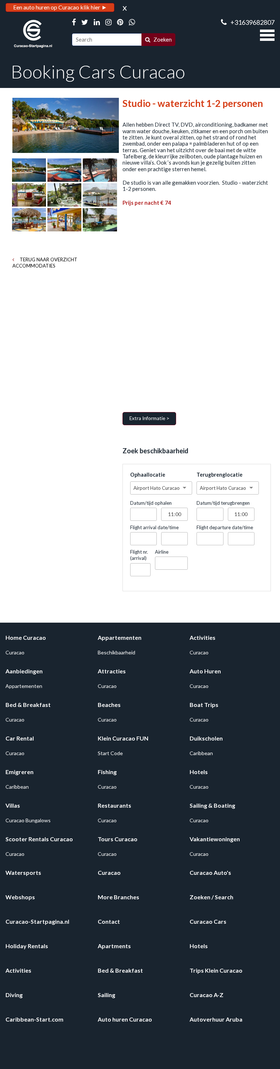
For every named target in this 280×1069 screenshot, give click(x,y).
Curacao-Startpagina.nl (37, 921)
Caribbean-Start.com (34, 1019)
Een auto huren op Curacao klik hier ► (60, 7)
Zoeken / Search (211, 896)
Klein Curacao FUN (123, 738)
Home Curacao (25, 637)
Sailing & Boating (212, 805)
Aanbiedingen (24, 671)
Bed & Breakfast (28, 704)
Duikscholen (206, 738)
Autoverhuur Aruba (216, 1019)
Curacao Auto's (210, 872)
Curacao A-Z (206, 994)
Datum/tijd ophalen (151, 503)
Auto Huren (205, 671)
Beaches (109, 704)
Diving (14, 994)
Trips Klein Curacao (216, 970)
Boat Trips (204, 704)
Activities (202, 637)
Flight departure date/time (225, 527)
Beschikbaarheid (116, 652)
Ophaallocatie (147, 475)
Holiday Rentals (26, 945)
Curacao (14, 652)
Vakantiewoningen (215, 838)
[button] (267, 34)
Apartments (114, 945)
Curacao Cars (208, 921)
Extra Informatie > (149, 418)
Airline (161, 552)
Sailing (106, 994)
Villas (12, 805)
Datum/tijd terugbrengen (223, 503)
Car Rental (19, 738)
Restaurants (114, 805)
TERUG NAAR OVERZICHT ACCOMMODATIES (44, 263)
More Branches (118, 896)
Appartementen (119, 637)
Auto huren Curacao (125, 1019)
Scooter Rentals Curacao (39, 838)
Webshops (20, 896)
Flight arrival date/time (154, 527)
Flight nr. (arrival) (139, 555)
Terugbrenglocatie (219, 475)
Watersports (23, 872)
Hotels (199, 771)
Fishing (107, 771)
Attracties (112, 671)
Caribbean (201, 753)
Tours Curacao (117, 838)
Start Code (110, 753)
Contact (109, 921)
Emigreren (19, 771)
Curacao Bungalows (28, 820)
